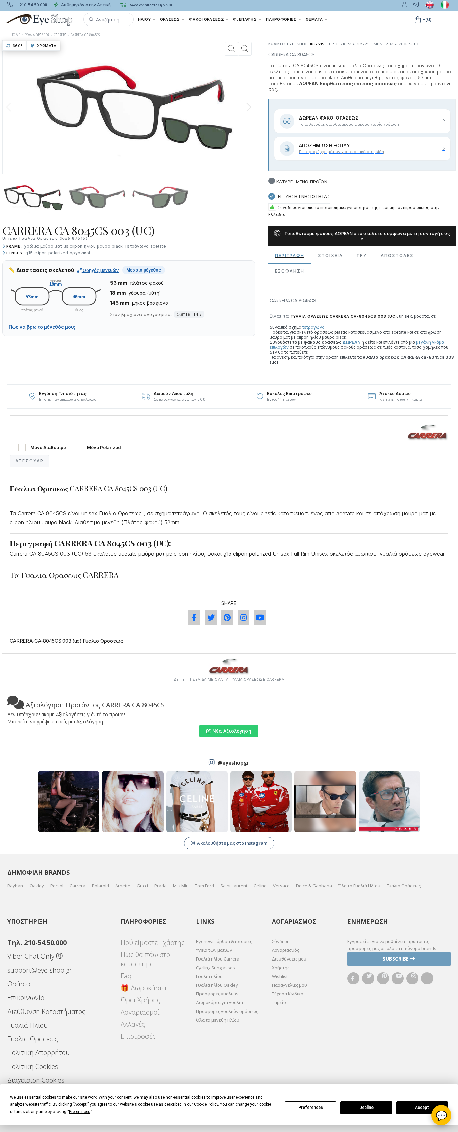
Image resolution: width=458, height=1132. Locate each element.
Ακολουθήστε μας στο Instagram (232, 843)
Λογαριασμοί (140, 1012)
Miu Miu (181, 886)
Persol (56, 886)
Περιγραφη (289, 255)
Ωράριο (18, 983)
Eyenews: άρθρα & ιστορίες (224, 941)
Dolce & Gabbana (314, 886)
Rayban (15, 886)
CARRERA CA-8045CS (85, 35)
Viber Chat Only (31, 956)
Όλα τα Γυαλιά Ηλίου (359, 886)
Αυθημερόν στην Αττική (85, 4)
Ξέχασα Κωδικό (287, 994)
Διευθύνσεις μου (289, 959)
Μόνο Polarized (104, 447)
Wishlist (280, 976)
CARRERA (60, 35)
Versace (281, 886)
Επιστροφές (138, 1036)
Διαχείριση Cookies (35, 1080)
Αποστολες (397, 255)
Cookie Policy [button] (206, 1104)
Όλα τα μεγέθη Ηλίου (217, 1020)
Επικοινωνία (26, 997)
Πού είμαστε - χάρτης (153, 942)
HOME (16, 35)
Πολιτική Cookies (32, 1066)
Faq (126, 975)
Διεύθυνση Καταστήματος (46, 1011)
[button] (108, 19)
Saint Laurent (233, 886)
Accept (422, 1107)
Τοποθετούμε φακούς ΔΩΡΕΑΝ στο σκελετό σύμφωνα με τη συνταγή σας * (366, 236)
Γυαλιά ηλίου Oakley (217, 985)
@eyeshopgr (233, 762)
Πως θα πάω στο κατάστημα (145, 959)
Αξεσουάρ (29, 460)
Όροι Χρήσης (140, 999)
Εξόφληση (289, 271)
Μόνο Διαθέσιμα (48, 447)
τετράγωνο (313, 327)
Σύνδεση (281, 941)
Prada (160, 886)
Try (361, 255)
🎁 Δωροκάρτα (143, 987)
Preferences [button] (79, 1111)
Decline (366, 1107)
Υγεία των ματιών (214, 950)
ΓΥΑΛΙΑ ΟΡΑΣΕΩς (37, 35)
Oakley (37, 886)
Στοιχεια (330, 255)
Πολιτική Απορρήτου (38, 1052)
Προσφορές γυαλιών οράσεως (227, 1011)
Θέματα (315, 19)
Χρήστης (280, 968)
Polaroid (100, 886)
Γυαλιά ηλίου (209, 976)
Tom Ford (204, 886)
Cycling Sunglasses (215, 968)
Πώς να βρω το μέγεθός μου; (42, 327)
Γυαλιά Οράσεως (404, 886)
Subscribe (396, 958)
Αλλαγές (133, 1024)
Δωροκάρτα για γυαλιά (219, 1002)
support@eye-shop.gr (39, 970)
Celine (260, 886)
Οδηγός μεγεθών (100, 270)
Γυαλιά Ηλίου (27, 1025)
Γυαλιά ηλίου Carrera (217, 959)
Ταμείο (279, 1002)
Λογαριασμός (285, 950)
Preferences (310, 1107)
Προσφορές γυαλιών (217, 994)
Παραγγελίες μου (289, 985)
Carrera (77, 886)
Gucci (142, 886)
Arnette (122, 886)
